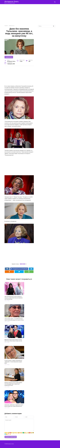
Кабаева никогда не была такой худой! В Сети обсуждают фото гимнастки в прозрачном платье (13, 384)
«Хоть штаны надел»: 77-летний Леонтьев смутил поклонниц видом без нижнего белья (14, 319)
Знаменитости (9, 57)
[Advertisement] (30, 15)
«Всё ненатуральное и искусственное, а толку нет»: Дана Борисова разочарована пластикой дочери (14, 298)
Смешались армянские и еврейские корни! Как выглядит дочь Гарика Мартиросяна (14, 405)
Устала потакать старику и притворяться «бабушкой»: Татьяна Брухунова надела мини (13, 362)
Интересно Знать (12, 2)
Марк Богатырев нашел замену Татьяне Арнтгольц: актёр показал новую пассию (13, 340)
